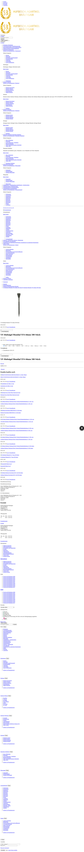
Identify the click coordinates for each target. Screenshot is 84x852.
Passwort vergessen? (5, 847)
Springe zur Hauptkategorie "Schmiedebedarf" (12, 189)
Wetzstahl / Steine (9, 234)
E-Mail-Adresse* (4, 844)
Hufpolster (8, 141)
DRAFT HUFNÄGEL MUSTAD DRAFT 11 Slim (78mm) (13, 377)
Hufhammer (8, 197)
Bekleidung (5, 45)
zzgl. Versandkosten (11, 327)
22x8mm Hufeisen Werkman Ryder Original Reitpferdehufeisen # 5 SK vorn (16, 439)
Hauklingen (8, 196)
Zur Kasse (5, 2)
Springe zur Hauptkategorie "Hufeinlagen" (12, 50)
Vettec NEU (8, 146)
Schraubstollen (9, 256)
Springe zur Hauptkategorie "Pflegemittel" (12, 165)
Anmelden (5, 5)
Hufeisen (5, 82)
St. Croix (5, 705)
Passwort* (3, 845)
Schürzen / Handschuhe (8, 240)
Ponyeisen (5, 704)
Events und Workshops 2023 (9, 580)
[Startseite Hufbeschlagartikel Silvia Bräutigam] (20, 19)
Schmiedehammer (9, 230)
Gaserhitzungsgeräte (7, 46)
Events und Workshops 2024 (9, 578)
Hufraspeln (8, 200)
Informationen (4, 558)
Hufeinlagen (6, 49)
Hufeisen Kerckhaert (10, 87)
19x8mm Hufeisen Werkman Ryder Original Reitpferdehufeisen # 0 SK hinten (17, 448)
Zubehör (7, 236)
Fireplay (5, 720)
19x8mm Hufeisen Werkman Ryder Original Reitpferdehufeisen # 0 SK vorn (16, 430)
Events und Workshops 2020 (9, 583)
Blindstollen (8, 250)
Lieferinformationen (7, 552)
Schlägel (7, 229)
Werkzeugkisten (9, 233)
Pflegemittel (5, 164)
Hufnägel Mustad (9, 118)
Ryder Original (6, 722)
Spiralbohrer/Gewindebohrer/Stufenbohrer (12, 242)
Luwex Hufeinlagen (10, 62)
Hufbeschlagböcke (7, 48)
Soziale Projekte (6, 556)
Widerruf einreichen (7, 545)
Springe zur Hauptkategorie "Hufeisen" (11, 83)
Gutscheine (5, 279)
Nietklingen (8, 228)
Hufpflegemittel (9, 171)
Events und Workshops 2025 (9, 577)
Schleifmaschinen (7, 186)
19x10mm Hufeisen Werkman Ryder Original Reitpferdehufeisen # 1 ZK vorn (17, 421)
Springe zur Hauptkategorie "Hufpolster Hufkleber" (14, 135)
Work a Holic (6, 725)
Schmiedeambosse (7, 187)
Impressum (5, 550)
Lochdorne (8, 204)
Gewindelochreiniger (10, 252)
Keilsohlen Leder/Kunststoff (12, 57)
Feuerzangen (8, 195)
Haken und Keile (9, 254)
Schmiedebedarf (6, 188)
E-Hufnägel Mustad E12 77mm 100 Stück (9, 457)
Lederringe (8, 60)
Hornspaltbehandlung (7, 47)
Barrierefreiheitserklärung (8, 553)
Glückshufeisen (6, 721)
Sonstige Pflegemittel (10, 172)
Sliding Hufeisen (9, 92)
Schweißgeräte (6, 241)
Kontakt (2, 523)
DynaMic (5, 700)
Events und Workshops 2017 (9, 587)
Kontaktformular (4, 521)
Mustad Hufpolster (10, 143)
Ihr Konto (5, 4)
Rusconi (2, 369)
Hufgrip (7, 55)
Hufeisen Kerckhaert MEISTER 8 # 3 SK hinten (11, 412)
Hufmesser (8, 199)
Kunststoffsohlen (9, 58)
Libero (4, 702)
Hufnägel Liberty (9, 115)
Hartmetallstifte (9, 255)
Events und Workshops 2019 (9, 584)
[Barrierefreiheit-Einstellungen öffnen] (82, 428)
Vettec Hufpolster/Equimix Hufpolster (13, 145)
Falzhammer (8, 194)
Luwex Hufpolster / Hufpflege (12, 142)
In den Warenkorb (4, 331)
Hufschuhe (8, 56)
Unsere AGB (6, 555)
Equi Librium (6, 701)
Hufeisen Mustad (9, 88)
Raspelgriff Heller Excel (6, 466)
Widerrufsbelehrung (7, 546)
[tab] (42, 558)
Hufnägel (5, 109)
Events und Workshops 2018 (9, 585)
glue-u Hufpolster (9, 140)
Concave (5, 699)
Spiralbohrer (8, 257)
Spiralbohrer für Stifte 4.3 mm (7, 386)
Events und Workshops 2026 (9, 576)
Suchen (4, 1)
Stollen (4, 243)
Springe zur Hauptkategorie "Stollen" (11, 244)
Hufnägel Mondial (9, 117)
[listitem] (43, 611)
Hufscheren (8, 201)
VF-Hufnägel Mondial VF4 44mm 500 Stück (22, 287)
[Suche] (9, 40)
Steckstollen (8, 258)
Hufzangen (8, 202)
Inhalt (2, 589)
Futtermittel (8, 170)
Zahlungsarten (6, 551)
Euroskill (5, 718)
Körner (7, 203)
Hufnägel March (9, 116)
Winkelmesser (9, 235)
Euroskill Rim (6, 719)
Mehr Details (6, 69)
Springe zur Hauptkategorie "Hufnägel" (11, 110)
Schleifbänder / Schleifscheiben (9, 185)
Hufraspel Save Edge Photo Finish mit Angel (10, 394)
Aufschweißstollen (10, 249)
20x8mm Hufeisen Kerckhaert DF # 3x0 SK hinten (11, 475)
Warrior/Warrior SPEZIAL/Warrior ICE (11, 723)
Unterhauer (8, 232)
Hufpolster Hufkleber (7, 134)
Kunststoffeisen (9, 91)
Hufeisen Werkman (10, 90)
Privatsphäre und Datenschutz (9, 548)
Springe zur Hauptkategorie (9, 670)
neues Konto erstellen (12, 850)
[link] (2, 36)
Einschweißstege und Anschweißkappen (14, 251)
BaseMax (5, 698)
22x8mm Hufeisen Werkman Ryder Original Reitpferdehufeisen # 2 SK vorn (16, 403)
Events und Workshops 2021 (9, 582)
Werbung (5, 278)
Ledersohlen (8, 61)
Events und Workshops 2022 (9, 581)
